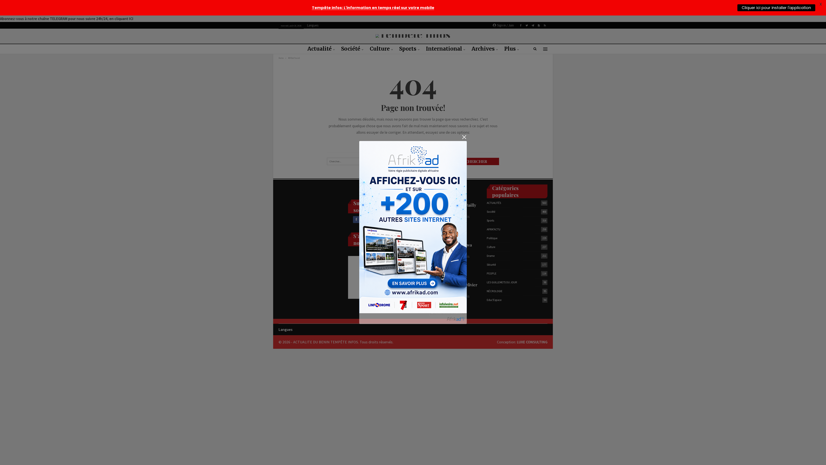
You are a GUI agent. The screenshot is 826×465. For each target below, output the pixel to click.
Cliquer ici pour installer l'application (776, 7)
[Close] (464, 137)
